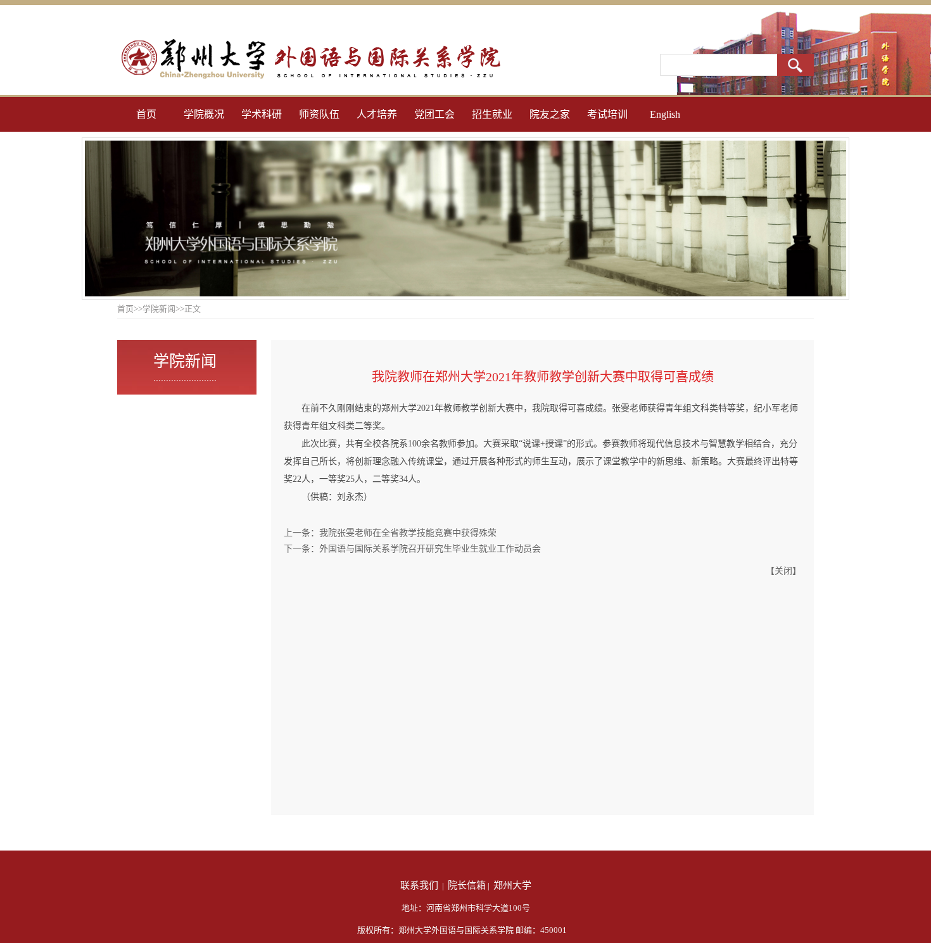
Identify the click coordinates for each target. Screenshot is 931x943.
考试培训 (607, 114)
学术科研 (261, 114)
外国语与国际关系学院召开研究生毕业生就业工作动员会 (430, 549)
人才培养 (377, 114)
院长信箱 (467, 885)
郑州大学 (512, 885)
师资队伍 (319, 114)
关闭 (783, 571)
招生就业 (492, 114)
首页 (146, 114)
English (665, 114)
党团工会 (434, 114)
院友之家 (549, 114)
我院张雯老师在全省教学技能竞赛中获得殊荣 (408, 533)
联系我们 (419, 885)
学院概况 (204, 114)
